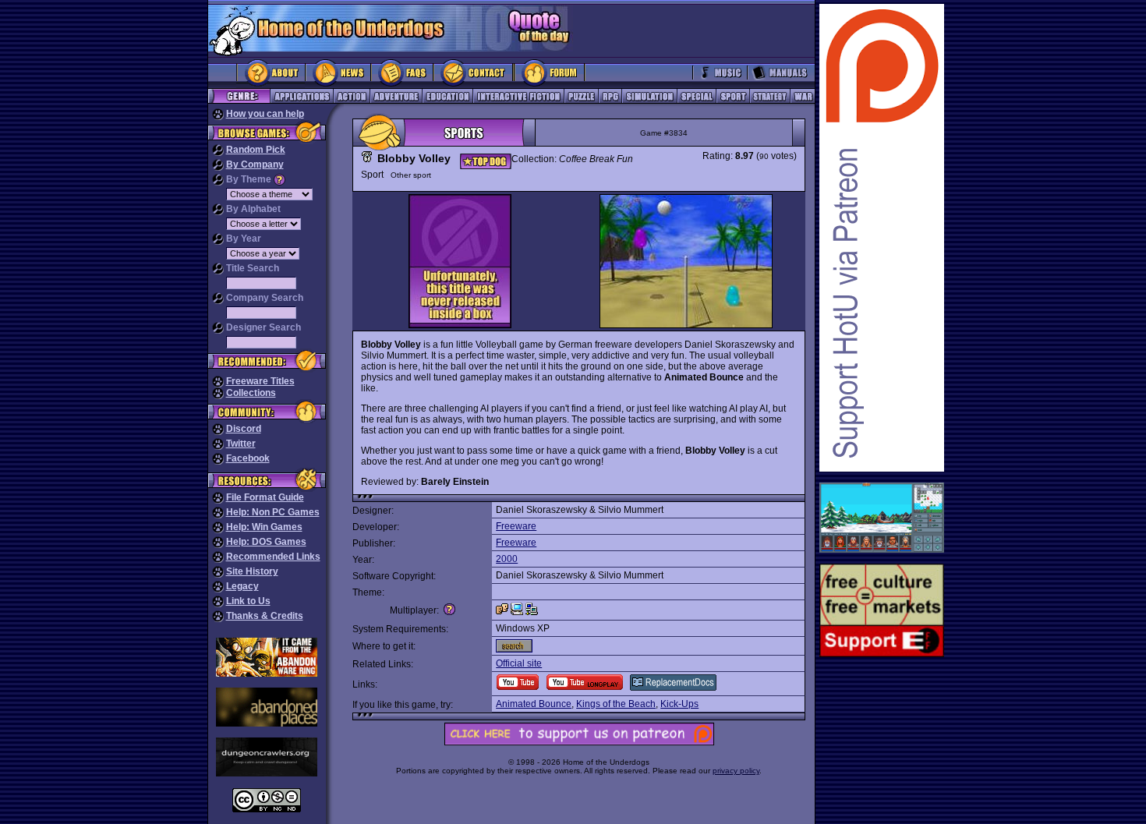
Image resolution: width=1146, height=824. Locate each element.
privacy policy (736, 770)
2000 (507, 558)
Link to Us (248, 601)
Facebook (248, 458)
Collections (251, 392)
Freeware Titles (260, 381)
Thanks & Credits (264, 615)
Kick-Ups (679, 703)
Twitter (241, 443)
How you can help (265, 113)
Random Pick (255, 149)
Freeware (516, 526)
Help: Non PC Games (273, 512)
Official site (519, 663)
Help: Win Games (264, 527)
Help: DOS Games (266, 541)
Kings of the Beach (616, 703)
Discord (243, 428)
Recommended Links (273, 556)
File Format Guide (265, 497)
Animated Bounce (533, 703)
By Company (255, 164)
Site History (252, 571)
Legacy (242, 586)
